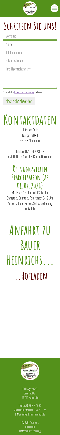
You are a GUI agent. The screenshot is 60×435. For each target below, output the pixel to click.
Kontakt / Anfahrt (30, 422)
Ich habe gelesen (24, 92)
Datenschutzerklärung (24, 92)
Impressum (30, 426)
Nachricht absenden (19, 101)
